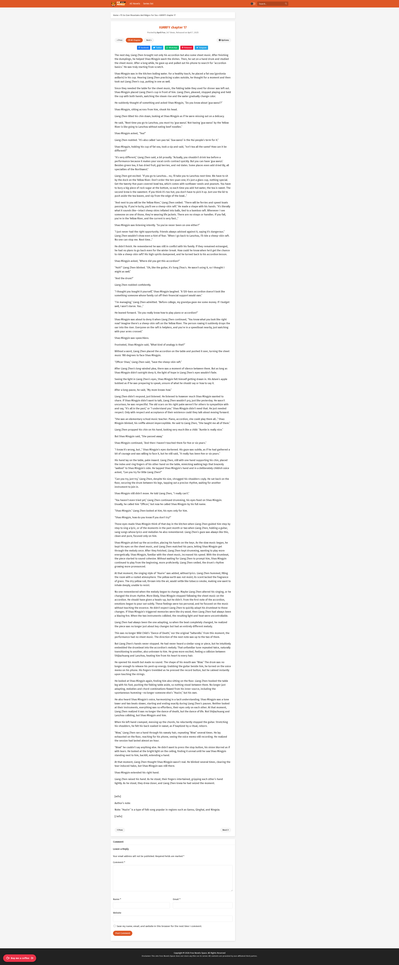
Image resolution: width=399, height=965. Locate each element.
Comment (119, 862)
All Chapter (135, 40)
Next (148, 40)
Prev (120, 40)
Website (117, 912)
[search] (286, 4)
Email (176, 899)
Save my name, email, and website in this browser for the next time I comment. (159, 926)
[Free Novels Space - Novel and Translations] (118, 4)
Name (117, 899)
